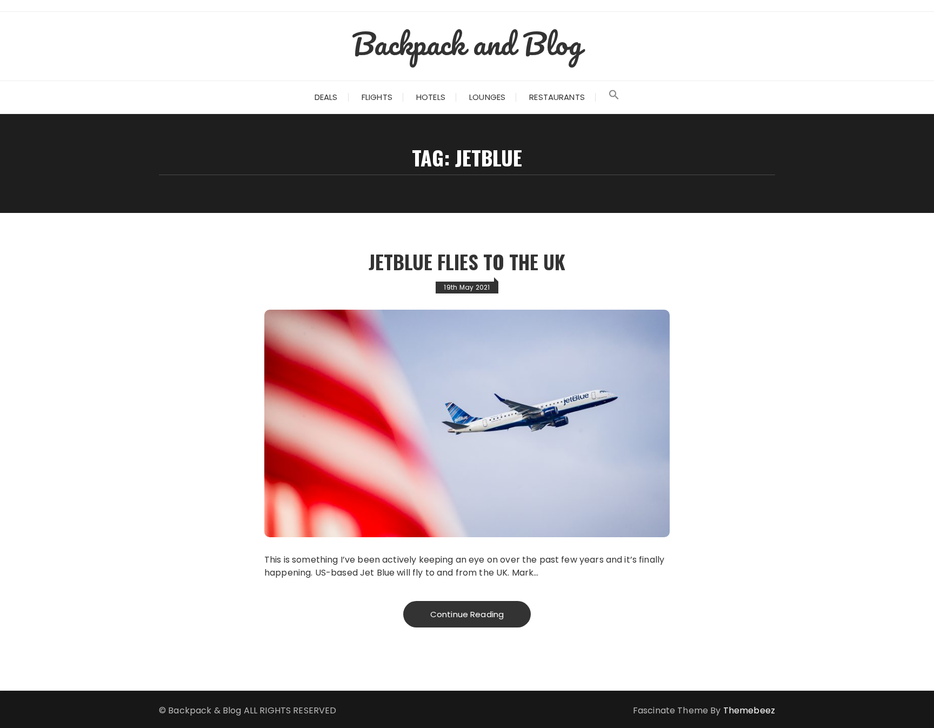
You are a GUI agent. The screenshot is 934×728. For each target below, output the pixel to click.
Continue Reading (467, 614)
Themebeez (749, 710)
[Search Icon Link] (614, 97)
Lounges (487, 97)
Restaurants (557, 97)
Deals (326, 97)
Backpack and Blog (467, 43)
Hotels (430, 97)
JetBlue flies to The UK (467, 261)
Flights (377, 97)
